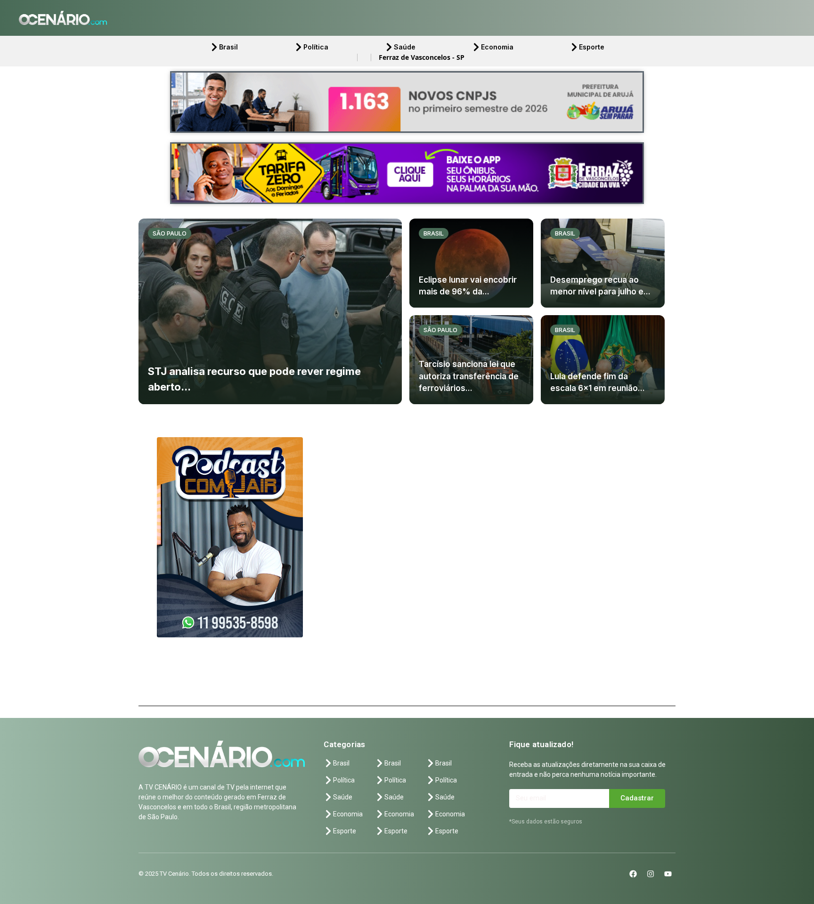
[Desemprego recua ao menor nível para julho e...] (603, 263)
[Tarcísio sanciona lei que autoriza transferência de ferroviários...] (471, 359)
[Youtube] (668, 873)
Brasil (228, 47)
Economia (497, 47)
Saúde (404, 47)
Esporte (591, 47)
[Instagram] (650, 873)
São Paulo (170, 233)
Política (315, 47)
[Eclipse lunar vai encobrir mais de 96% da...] (471, 263)
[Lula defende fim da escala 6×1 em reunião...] (603, 359)
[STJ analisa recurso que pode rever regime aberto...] (270, 311)
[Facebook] (633, 873)
